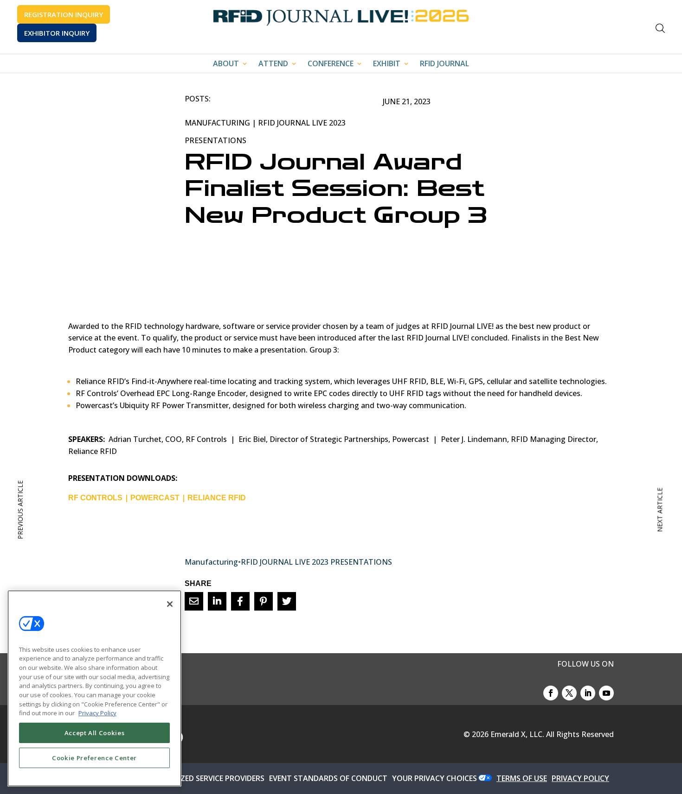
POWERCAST (155, 498)
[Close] (170, 604)
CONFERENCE (331, 64)
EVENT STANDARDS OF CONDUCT (328, 778)
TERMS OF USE (521, 778)
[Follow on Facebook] (550, 693)
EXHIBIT (386, 64)
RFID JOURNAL (444, 64)
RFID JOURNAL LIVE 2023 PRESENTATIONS (316, 562)
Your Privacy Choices (434, 778)
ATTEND (273, 64)
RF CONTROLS (95, 498)
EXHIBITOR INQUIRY (57, 33)
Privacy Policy (97, 713)
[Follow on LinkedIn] (587, 693)
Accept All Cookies (94, 733)
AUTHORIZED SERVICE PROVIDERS (205, 778)
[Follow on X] (569, 693)
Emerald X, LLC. (517, 734)
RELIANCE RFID (216, 498)
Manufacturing (217, 123)
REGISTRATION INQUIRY (63, 14)
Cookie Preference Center (94, 758)
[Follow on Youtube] (606, 693)
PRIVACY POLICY (580, 778)
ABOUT (226, 64)
